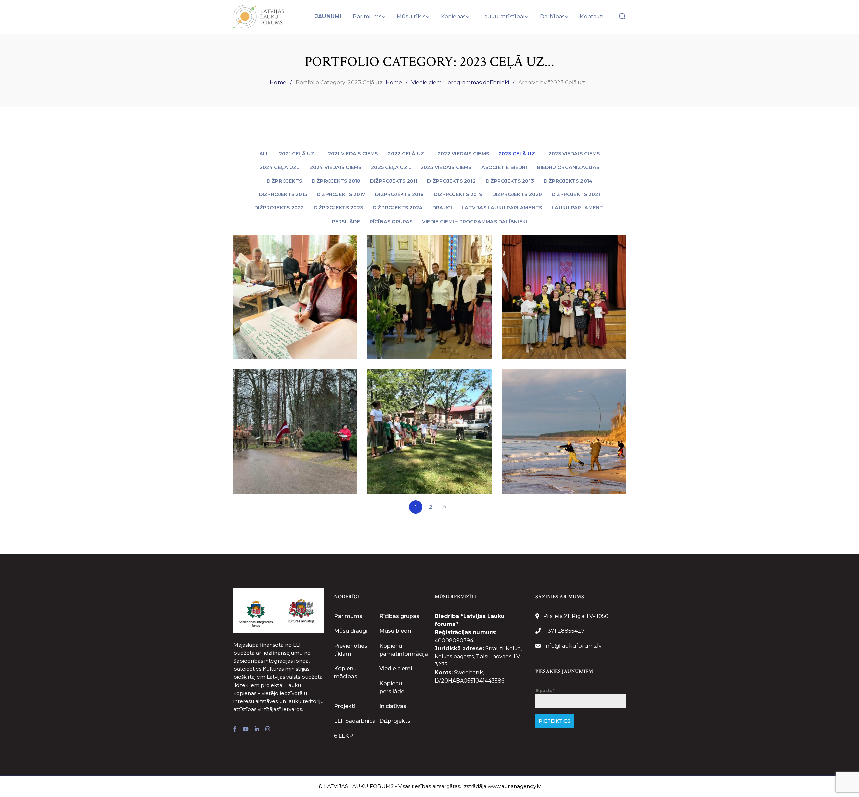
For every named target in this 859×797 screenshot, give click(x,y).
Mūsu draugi (350, 631)
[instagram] (267, 729)
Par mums (348, 616)
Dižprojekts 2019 (458, 194)
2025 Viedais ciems (446, 167)
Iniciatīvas (392, 706)
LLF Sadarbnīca (355, 721)
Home (278, 82)
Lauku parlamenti (578, 208)
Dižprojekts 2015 (283, 194)
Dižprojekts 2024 (397, 208)
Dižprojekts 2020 (517, 194)
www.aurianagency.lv (514, 786)
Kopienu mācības (345, 672)
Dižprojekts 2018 (399, 194)
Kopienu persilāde (391, 687)
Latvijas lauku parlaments (502, 208)
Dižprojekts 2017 (341, 194)
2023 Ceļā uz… (519, 154)
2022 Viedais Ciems (463, 154)
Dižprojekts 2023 (338, 208)
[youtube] (246, 729)
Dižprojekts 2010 (336, 181)
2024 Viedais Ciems (336, 167)
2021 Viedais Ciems (353, 154)
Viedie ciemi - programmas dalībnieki (460, 82)
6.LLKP (343, 736)
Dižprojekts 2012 (451, 181)
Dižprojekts (284, 181)
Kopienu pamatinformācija (403, 650)
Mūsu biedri (395, 631)
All (264, 154)
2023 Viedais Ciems (574, 154)
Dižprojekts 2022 (279, 208)
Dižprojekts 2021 (576, 194)
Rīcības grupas (391, 222)
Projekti (344, 706)
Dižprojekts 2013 (510, 181)
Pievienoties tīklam (350, 650)
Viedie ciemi (395, 668)
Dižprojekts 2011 (393, 181)
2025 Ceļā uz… (391, 167)
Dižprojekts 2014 (568, 181)
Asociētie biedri (504, 167)
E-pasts (545, 690)
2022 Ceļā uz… (408, 154)
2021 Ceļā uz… (298, 154)
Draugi (442, 208)
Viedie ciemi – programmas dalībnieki (474, 222)
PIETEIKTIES (554, 721)
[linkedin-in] (257, 729)
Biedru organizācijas (568, 167)
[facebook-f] (235, 729)
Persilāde (346, 222)
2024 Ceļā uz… (280, 167)
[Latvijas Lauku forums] (258, 16)
